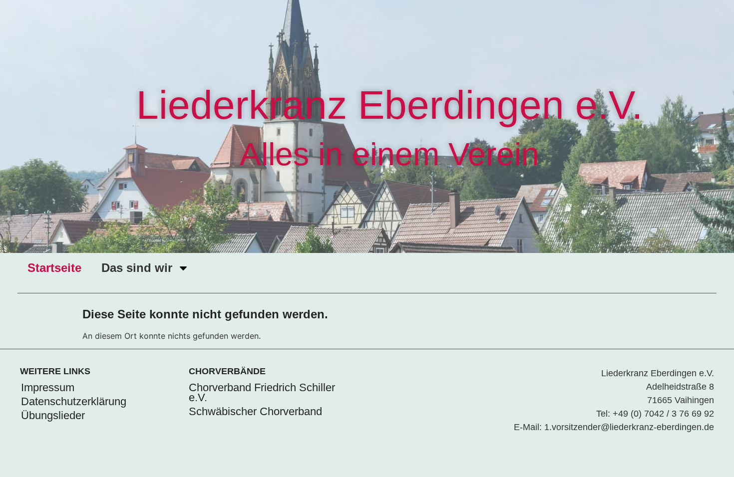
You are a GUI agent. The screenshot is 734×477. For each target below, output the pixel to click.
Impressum (47, 387)
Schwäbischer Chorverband (255, 411)
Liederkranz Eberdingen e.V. (389, 105)
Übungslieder (53, 415)
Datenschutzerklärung (73, 401)
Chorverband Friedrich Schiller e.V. (262, 392)
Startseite (54, 267)
